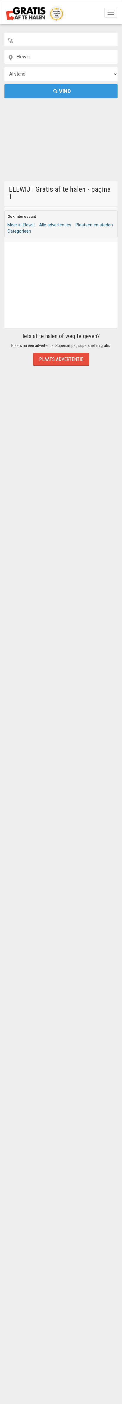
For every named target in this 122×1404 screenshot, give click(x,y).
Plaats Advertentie (61, 359)
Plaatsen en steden (94, 225)
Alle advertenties (55, 225)
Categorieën (19, 231)
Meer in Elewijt (21, 225)
